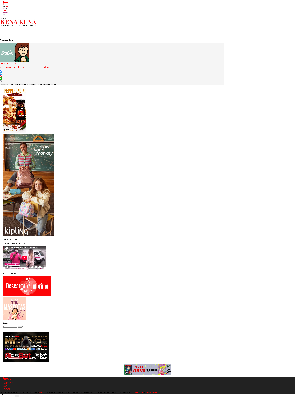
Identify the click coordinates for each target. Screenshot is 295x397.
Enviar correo (42, 393)
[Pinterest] (112, 76)
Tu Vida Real (12, 63)
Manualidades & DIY (9, 382)
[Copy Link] (112, 81)
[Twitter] (112, 73)
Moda (5, 3)
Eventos (5, 383)
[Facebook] (112, 71)
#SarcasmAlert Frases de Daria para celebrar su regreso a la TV (24, 67)
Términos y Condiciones (151, 393)
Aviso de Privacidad (139, 393)
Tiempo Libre (4, 63)
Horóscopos (6, 388)
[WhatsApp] (112, 78)
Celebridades (7, 5)
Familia (5, 385)
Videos (5, 16)
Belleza (5, 2)
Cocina (5, 381)
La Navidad (6, 389)
